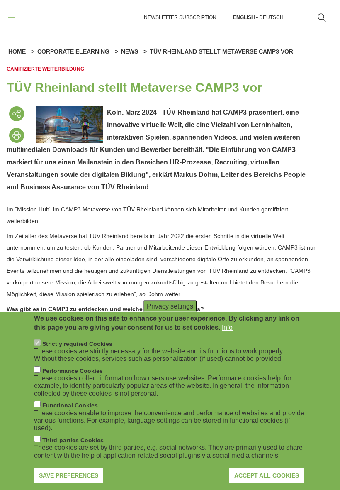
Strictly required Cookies (77, 344)
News (129, 51)
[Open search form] (322, 17)
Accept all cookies (266, 475)
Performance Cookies (72, 371)
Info (227, 327)
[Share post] (16, 113)
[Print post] (16, 135)
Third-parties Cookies (73, 440)
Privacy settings (170, 305)
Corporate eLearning (73, 51)
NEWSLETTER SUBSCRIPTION (180, 17)
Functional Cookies (70, 405)
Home (17, 51)
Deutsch (271, 17)
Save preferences (68, 475)
